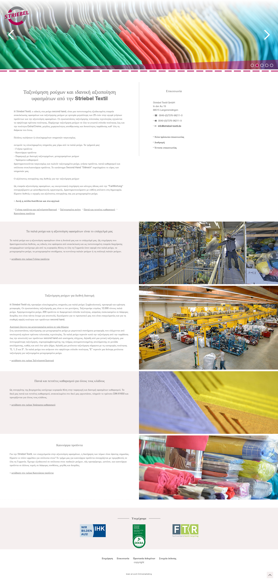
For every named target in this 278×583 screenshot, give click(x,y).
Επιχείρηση (108, 558)
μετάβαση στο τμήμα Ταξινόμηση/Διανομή (32, 360)
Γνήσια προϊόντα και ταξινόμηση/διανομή (36, 209)
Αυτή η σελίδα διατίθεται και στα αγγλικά (37, 200)
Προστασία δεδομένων (144, 558)
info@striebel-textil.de (169, 125)
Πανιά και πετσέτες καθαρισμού (99, 209)
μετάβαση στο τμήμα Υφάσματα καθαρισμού (33, 404)
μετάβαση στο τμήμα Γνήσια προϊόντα (30, 258)
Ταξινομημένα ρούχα (70, 209)
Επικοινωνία (123, 558)
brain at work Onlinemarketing (139, 574)
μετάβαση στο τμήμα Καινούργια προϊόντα (32, 472)
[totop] (270, 575)
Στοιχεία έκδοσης (167, 558)
